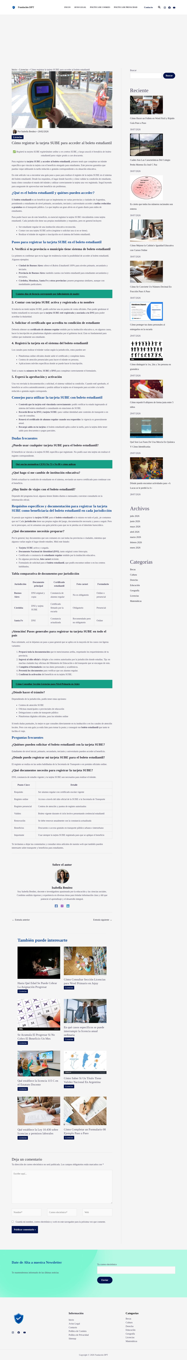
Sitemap (72, 1338)
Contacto (73, 1327)
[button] (148, 7)
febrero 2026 (136, 542)
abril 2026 (134, 532)
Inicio (14, 69)
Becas (133, 569)
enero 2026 (135, 547)
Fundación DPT (26, 7)
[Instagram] (165, 7)
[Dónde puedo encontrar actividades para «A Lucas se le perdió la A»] (146, 468)
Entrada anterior (21, 920)
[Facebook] (169, 7)
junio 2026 (135, 521)
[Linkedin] (67, 905)
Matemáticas (136, 601)
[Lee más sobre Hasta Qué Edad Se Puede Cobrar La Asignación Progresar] (39, 962)
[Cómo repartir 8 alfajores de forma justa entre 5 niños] (146, 389)
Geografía (134, 590)
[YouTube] (174, 7)
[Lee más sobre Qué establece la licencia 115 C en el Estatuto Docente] (39, 1063)
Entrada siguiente (102, 920)
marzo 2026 (135, 537)
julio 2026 (134, 516)
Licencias (23, 69)
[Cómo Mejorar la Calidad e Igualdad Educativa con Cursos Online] (146, 230)
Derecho (134, 580)
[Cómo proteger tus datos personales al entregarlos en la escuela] (146, 311)
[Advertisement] (93, 36)
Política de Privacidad (79, 1335)
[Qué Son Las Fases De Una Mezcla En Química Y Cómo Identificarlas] (146, 428)
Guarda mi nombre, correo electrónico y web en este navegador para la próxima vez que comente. (61, 1222)
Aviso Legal (74, 1323)
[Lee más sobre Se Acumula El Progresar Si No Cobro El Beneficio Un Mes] (39, 1014)
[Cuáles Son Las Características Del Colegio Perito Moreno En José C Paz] (146, 145)
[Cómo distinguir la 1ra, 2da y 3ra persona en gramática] (146, 350)
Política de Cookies (77, 1331)
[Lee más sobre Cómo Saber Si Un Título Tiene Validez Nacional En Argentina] (85, 1062)
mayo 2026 (135, 526)
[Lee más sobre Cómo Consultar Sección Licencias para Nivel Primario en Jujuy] (85, 960)
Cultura (133, 574)
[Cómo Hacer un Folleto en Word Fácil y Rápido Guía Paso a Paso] (146, 105)
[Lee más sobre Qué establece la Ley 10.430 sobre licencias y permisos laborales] (39, 1110)
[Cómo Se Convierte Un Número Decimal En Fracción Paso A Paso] (146, 272)
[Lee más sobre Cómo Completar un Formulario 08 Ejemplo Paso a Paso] (85, 1110)
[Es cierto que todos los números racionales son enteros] (146, 187)
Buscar (133, 70)
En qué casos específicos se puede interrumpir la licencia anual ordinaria (84, 1031)
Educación (135, 585)
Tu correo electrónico (107, 1264)
